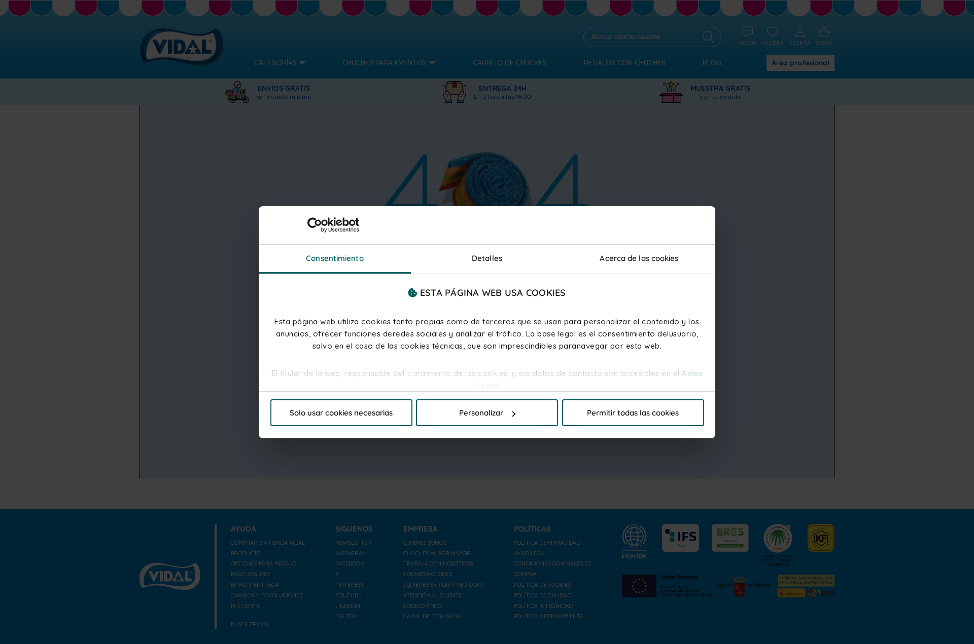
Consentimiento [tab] (334, 258)
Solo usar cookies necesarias (341, 413)
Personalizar (481, 413)
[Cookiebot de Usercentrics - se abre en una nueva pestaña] (314, 225)
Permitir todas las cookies (633, 413)
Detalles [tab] (487, 258)
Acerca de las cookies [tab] (639, 258)
